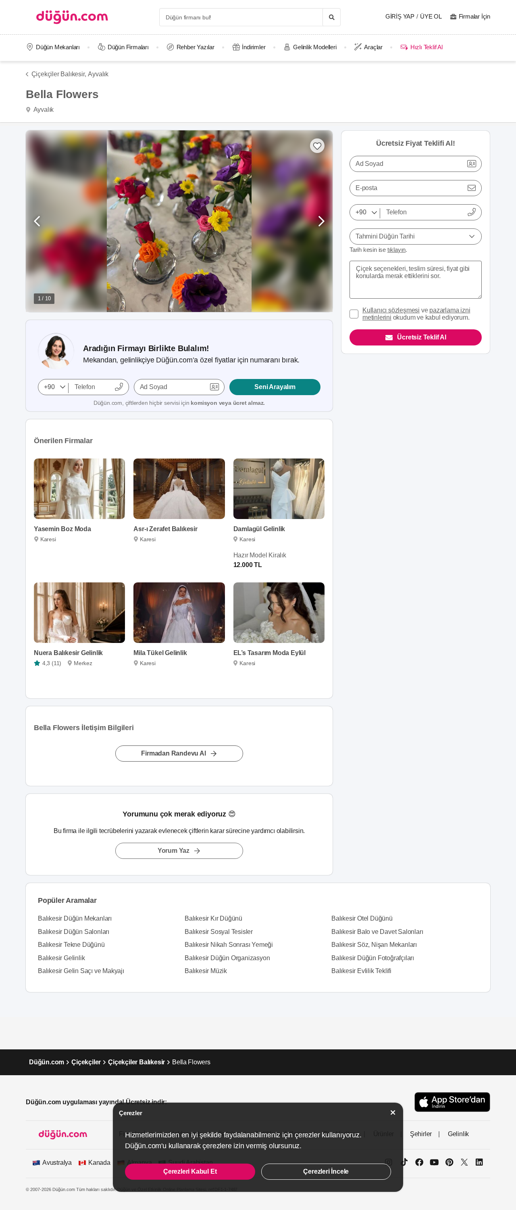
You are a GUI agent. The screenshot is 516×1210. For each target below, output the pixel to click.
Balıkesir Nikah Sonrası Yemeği (229, 944)
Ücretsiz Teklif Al (421, 337)
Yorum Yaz (173, 850)
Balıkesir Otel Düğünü (362, 918)
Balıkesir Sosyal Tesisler (219, 931)
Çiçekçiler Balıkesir (136, 1062)
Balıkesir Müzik (206, 970)
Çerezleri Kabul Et (189, 1171)
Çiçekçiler (86, 1062)
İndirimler (253, 47)
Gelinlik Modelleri (314, 47)
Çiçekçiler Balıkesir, (58, 74)
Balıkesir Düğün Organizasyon (227, 958)
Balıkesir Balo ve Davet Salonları (377, 931)
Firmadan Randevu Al (173, 753)
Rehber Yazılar (195, 47)
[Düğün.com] (72, 17)
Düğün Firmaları (128, 47)
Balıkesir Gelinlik (61, 958)
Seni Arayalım (274, 386)
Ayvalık (98, 74)
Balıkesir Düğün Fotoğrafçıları (372, 958)
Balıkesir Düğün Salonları (73, 931)
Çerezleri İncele (326, 1171)
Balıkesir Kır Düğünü (213, 918)
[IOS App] (452, 1102)
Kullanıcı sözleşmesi (391, 310)
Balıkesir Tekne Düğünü (71, 944)
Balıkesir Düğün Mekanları (75, 918)
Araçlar (373, 47)
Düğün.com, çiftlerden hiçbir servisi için (179, 403)
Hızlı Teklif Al (426, 47)
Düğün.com (46, 1062)
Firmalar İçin (474, 16)
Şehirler (421, 1133)
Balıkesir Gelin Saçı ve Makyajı (81, 970)
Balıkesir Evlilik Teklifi (361, 970)
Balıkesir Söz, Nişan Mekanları (374, 944)
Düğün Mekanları (58, 47)
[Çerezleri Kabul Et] (393, 1112)
